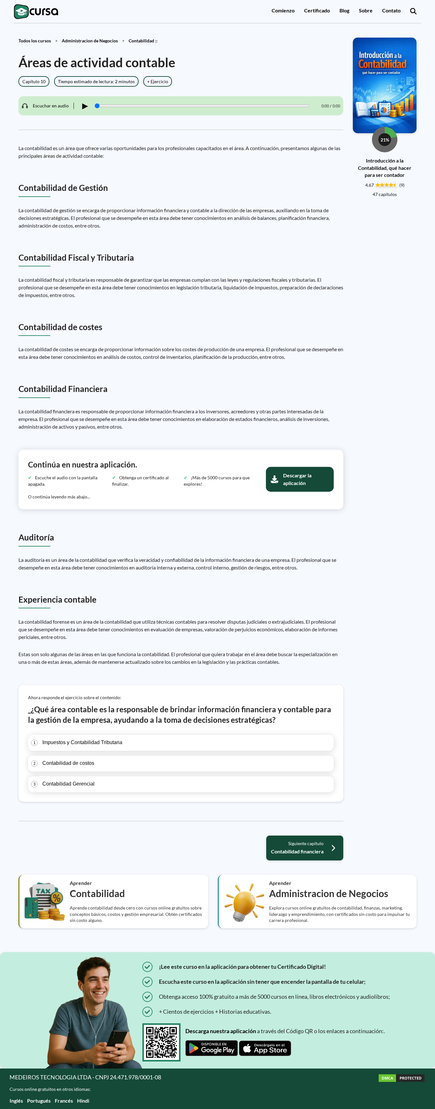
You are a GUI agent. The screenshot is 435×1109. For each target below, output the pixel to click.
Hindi (83, 1101)
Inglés (16, 1101)
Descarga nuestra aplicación (220, 1030)
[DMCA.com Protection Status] (401, 1088)
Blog (344, 10)
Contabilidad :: (143, 40)
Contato (391, 10)
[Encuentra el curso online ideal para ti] (413, 11)
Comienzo (283, 10)
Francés (64, 1101)
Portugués (39, 1101)
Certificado (317, 10)
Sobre (366, 10)
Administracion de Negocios (90, 40)
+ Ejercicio (157, 81)
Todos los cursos (34, 40)
